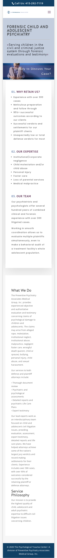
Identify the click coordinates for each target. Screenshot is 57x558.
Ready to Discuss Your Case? (33, 71)
